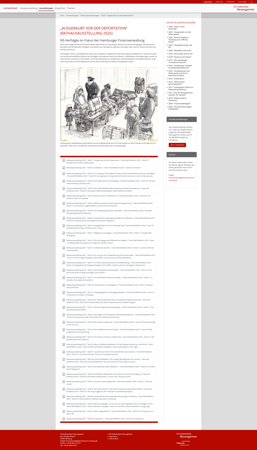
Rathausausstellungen (90, 15)
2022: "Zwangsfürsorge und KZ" (180, 46)
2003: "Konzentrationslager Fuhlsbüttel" (180, 108)
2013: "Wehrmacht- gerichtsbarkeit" (176, 83)
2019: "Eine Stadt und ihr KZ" (180, 54)
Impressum (113, 436)
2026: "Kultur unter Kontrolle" (176, 27)
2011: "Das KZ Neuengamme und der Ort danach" (180, 93)
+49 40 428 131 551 (73, 443)
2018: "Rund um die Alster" (180, 57)
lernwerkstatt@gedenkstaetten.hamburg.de (81, 441)
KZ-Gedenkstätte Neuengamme (121, 434)
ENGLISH (219, 2)
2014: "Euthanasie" (176, 78)
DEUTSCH (208, 2)
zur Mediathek (178, 145)
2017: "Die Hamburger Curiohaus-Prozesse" (178, 61)
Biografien (60, 8)
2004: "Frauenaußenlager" (179, 103)
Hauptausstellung (29, 8)
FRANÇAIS (230, 2)
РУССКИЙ (242, 2)
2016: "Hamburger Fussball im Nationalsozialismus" (180, 66)
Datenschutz (113, 439)
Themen (71, 8)
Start (62, 15)
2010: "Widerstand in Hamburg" (177, 99)
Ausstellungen (46, 8)
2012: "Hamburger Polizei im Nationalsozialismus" (180, 88)
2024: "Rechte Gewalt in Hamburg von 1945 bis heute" (178, 39)
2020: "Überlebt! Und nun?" (180, 50)
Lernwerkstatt (10, 8)
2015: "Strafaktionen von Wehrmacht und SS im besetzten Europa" (179, 73)
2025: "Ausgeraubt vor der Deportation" (117, 15)
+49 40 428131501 (70, 445)
